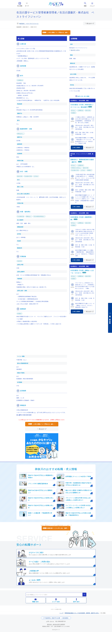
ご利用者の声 (34, 571)
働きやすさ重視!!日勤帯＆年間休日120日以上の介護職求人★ (79, 491)
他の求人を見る (75, 50)
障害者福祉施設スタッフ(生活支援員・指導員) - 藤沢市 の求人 (82, 613)
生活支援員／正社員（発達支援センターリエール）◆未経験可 (82, 106)
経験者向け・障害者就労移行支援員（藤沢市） (82, 160)
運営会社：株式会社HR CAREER (56, 624)
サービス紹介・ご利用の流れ (39, 561)
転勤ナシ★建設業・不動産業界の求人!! (40, 514)
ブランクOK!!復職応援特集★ (38, 484)
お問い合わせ (50, 621)
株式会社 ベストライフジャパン (29, 23)
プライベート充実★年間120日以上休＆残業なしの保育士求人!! (78, 499)
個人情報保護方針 (60, 621)
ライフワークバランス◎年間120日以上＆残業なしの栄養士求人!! (78, 506)
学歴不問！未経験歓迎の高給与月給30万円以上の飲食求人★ (78, 484)
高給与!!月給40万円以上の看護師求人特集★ (41, 476)
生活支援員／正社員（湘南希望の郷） (81, 218)
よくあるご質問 (34, 580)
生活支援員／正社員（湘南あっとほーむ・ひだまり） (82, 271)
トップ (61, 613)
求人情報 (19, 5)
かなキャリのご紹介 (36, 552)
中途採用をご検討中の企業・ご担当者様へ (56, 618)
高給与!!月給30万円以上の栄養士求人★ (41, 506)
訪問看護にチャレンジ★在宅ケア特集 (78, 476)
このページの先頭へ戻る (56, 609)
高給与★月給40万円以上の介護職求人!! (40, 491)
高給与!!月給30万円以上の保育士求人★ (41, 499)
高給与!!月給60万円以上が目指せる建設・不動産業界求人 (78, 514)
